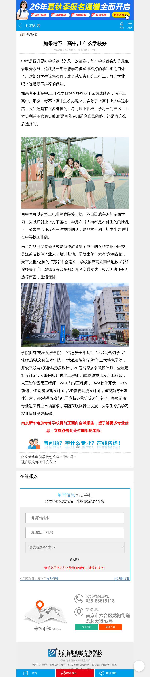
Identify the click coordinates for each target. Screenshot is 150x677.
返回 (20, 25)
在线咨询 (110, 627)
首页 (122, 27)
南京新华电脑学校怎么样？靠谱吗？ (49, 457)
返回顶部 (124, 578)
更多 (130, 27)
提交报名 (75, 559)
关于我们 (86, 627)
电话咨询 (111, 673)
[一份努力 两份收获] (75, 10)
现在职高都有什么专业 (38, 462)
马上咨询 (52, 578)
